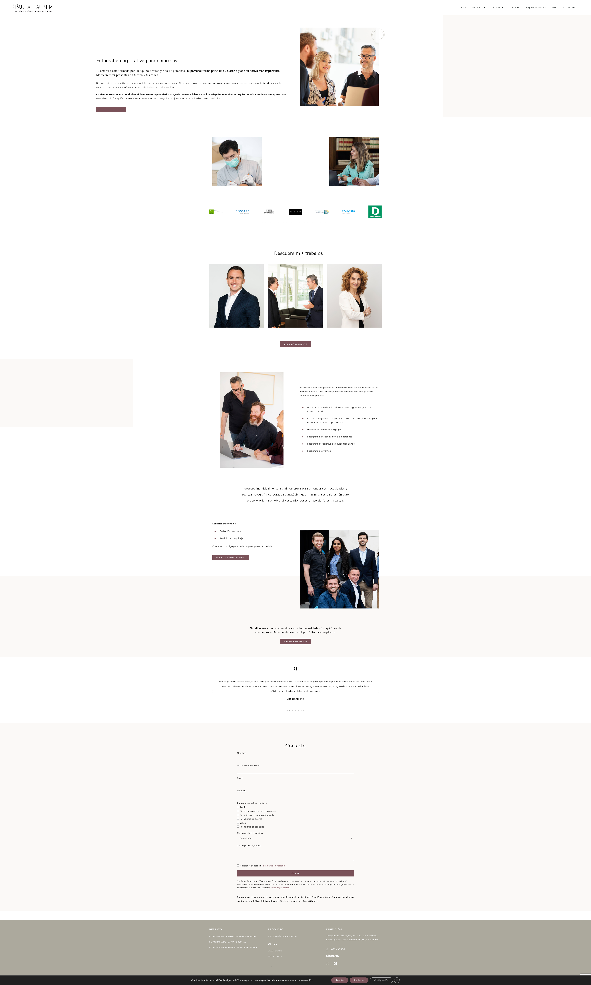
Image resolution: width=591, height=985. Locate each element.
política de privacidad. (279, 887)
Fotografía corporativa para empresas (232, 936)
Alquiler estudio (535, 7)
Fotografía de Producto (282, 936)
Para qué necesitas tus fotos (252, 803)
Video (243, 823)
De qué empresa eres (248, 765)
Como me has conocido (250, 833)
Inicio (462, 7)
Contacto (569, 7)
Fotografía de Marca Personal (227, 942)
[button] (212, 691)
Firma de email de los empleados (257, 811)
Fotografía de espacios (252, 826)
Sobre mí (514, 7)
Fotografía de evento (251, 819)
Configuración (381, 980)
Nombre (241, 753)
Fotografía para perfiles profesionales (233, 947)
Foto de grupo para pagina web (257, 815)
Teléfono (241, 790)
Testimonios (274, 956)
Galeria (496, 7)
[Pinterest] (335, 963)
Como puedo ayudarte (249, 845)
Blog (554, 7)
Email (240, 778)
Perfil (242, 807)
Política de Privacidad (273, 865)
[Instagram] (327, 963)
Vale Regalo (275, 951)
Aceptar (340, 980)
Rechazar (359, 980)
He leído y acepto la (262, 865)
